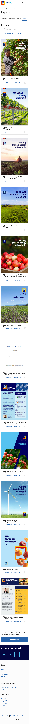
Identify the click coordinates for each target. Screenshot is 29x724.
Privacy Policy (5, 715)
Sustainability (5, 679)
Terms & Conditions (14, 715)
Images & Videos (12, 18)
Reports (24, 18)
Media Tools (9, 8)
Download (13, 82)
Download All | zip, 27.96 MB (13, 33)
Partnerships (4, 674)
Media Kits (19, 18)
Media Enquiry (14, 639)
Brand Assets (4, 18)
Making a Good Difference (8, 690)
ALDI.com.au (24, 715)
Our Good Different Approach (9, 687)
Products (3, 676)
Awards (3, 669)
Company (3, 671)
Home (2, 8)
